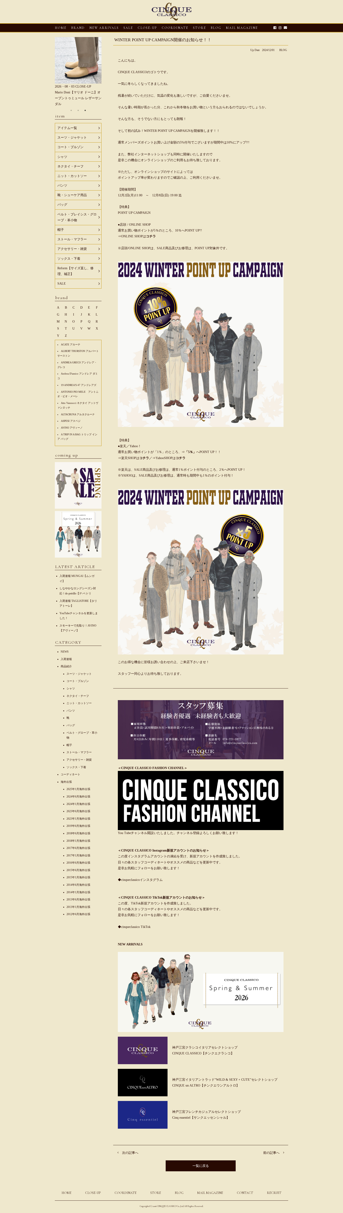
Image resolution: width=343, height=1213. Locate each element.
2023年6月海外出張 (78, 811)
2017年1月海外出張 (78, 855)
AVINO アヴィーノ (72, 427)
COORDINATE (175, 28)
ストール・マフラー (79, 752)
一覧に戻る (200, 1166)
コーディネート (70, 774)
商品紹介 (66, 666)
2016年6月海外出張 (78, 862)
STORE (199, 28)
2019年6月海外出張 (78, 826)
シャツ (70, 688)
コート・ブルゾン (77, 681)
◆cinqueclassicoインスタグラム (140, 880)
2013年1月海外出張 (78, 907)
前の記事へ (271, 1153)
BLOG (283, 50)
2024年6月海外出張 (78, 796)
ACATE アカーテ (70, 344)
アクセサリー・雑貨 (79, 759)
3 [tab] (85, 110)
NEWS (65, 651)
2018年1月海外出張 (78, 840)
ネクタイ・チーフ (77, 696)
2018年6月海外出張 (78, 833)
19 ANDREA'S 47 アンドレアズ (78, 385)
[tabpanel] (78, 72)
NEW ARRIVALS (104, 28)
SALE (128, 28)
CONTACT (245, 1193)
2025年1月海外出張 (78, 789)
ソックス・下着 (76, 767)
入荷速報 (66, 659)
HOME (60, 28)
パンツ (70, 710)
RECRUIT (274, 1193)
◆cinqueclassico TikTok (134, 927)
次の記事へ (130, 1153)
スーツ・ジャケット (79, 673)
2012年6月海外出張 (78, 914)
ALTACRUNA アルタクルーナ (78, 414)
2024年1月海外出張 (78, 804)
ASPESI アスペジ (70, 420)
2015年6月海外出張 (78, 870)
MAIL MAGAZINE (242, 28)
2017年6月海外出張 (78, 848)
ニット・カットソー (79, 703)
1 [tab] (71, 110)
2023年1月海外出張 (78, 818)
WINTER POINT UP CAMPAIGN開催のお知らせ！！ (162, 39)
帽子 (69, 745)
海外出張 (66, 782)
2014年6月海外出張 (78, 884)
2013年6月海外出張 (78, 899)
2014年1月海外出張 (78, 892)
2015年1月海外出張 (78, 877)
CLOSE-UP (93, 1193)
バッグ (70, 725)
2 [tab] (78, 110)
